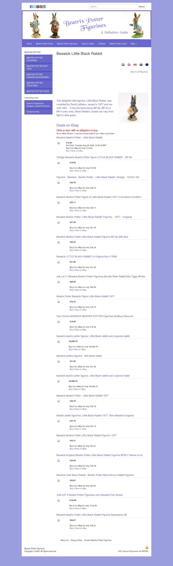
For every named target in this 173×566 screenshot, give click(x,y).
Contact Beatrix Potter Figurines (98, 540)
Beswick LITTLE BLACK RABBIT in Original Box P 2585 (86, 256)
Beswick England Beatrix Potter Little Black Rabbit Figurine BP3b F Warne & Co (99, 455)
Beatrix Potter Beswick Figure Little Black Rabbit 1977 (85, 296)
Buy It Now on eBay (74, 150)
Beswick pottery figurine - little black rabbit (79, 355)
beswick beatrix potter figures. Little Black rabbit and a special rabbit (93, 336)
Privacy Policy (76, 540)
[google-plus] (38, 7)
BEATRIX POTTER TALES (38, 91)
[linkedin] (44, 7)
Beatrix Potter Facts (44, 43)
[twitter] (35, 7)
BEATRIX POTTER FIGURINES (35, 59)
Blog (133, 43)
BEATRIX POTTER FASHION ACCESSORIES (38, 75)
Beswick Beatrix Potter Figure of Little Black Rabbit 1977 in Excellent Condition (98, 197)
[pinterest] (42, 7)
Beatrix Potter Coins (118, 43)
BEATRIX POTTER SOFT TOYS (37, 67)
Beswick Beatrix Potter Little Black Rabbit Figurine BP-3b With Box (92, 236)
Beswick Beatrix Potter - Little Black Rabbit (79, 137)
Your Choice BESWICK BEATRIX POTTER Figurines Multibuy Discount (94, 316)
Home (29, 43)
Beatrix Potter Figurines (67, 43)
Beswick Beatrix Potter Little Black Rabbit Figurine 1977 (86, 435)
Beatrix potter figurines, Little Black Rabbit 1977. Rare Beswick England (95, 415)
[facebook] (32, 7)
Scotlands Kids (33, 111)
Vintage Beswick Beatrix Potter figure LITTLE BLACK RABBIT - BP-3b (94, 157)
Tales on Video (87, 43)
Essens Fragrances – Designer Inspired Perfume (38, 104)
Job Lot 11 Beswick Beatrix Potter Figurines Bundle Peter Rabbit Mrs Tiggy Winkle (100, 276)
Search (142, 6)
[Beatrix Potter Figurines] (86, 25)
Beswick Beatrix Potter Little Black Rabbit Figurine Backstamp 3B (91, 514)
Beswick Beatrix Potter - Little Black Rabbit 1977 (82, 395)
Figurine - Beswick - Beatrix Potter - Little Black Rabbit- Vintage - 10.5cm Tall (97, 177)
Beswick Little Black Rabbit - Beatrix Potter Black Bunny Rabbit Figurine (95, 475)
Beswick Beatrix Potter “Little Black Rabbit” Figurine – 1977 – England (94, 216)
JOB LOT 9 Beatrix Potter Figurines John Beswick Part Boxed (89, 494)
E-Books (102, 43)
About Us (65, 540)
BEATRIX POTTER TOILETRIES (35, 84)
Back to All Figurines (139, 71)
